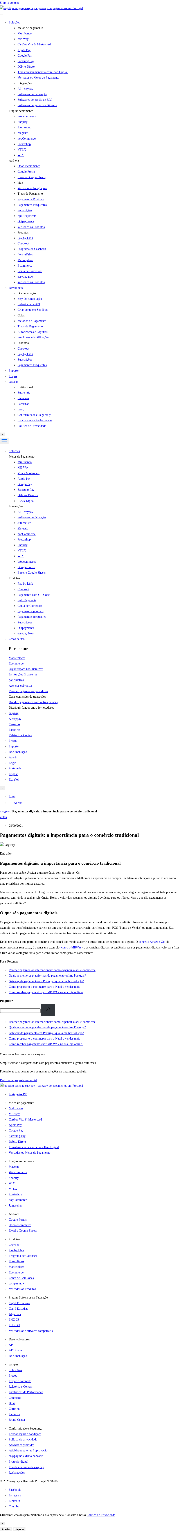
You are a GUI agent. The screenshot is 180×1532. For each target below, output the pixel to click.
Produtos (14, 578)
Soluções (14, 22)
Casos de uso (17, 639)
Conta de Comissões (30, 605)
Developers (16, 287)
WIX (21, 155)
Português (15, 768)
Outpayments (26, 628)
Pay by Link (25, 583)
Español (14, 779)
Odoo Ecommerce (29, 166)
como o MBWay (71, 947)
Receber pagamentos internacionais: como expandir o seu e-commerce (52, 1022)
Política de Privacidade (101, 1515)
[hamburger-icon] (1, 14)
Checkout (23, 589)
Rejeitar (19, 1529)
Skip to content (9, 2)
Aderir (13, 757)
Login (12, 763)
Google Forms (26, 171)
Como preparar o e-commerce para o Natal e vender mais (44, 1038)
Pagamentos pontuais (30, 611)
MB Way (23, 467)
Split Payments (27, 600)
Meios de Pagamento (21, 456)
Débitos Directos (28, 495)
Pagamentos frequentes (32, 616)
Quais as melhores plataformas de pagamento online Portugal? (47, 1027)
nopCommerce (27, 138)
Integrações (16, 506)
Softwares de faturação (32, 517)
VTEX (22, 149)
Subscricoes (25, 622)
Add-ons (14, 160)
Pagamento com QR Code (34, 594)
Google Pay (25, 484)
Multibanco (25, 462)
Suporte (13, 370)
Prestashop (24, 144)
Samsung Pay (26, 489)
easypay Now (26, 633)
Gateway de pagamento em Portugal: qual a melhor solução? (46, 1033)
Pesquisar (6, 1000)
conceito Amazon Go (152, 941)
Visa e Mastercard (29, 473)
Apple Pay (24, 478)
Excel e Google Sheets (31, 177)
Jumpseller (24, 127)
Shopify (22, 122)
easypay (13, 381)
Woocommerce (27, 116)
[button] (94, 111)
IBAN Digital (26, 501)
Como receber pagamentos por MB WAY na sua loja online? (46, 1044)
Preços (13, 376)
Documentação (18, 752)
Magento (23, 133)
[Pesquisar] (48, 1010)
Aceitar (6, 1529)
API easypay (25, 512)
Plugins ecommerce (21, 111)
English (13, 774)
